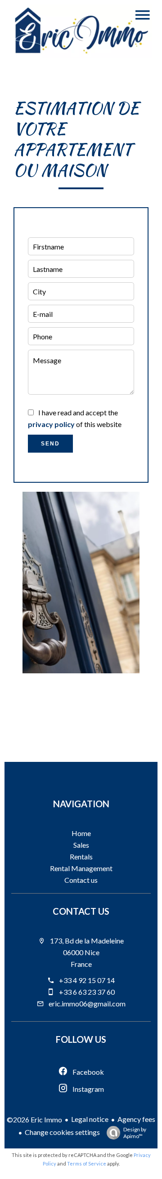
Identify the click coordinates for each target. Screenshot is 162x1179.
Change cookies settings (62, 1132)
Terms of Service (86, 1163)
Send (50, 443)
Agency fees (136, 1119)
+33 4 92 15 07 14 (87, 980)
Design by (134, 1132)
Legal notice (89, 1119)
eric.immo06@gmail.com (87, 1003)
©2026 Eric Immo (34, 1119)
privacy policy (51, 424)
